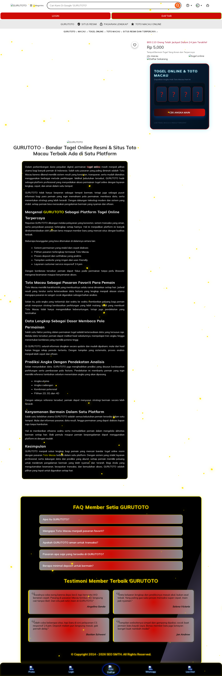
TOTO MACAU (113, 31)
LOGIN (55, 15)
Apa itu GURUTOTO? (56, 519)
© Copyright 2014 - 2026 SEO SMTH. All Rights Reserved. (111, 654)
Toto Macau (49, 455)
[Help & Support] (189, 5)
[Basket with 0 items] (207, 5)
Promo (32, 672)
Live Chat (190, 672)
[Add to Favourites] (135, 45)
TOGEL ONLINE (96, 31)
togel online (93, 166)
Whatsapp (151, 672)
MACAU (82, 31)
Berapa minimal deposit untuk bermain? (68, 565)
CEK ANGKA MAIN (179, 112)
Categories (38, 5)
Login (71, 672)
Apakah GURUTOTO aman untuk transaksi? (70, 542)
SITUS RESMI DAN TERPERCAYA (139, 31)
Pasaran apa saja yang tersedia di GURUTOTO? (73, 554)
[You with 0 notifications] (199, 5)
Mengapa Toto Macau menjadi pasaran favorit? (73, 531)
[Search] (177, 5)
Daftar (111, 672)
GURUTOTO (69, 31)
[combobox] (110, 5)
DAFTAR (167, 15)
